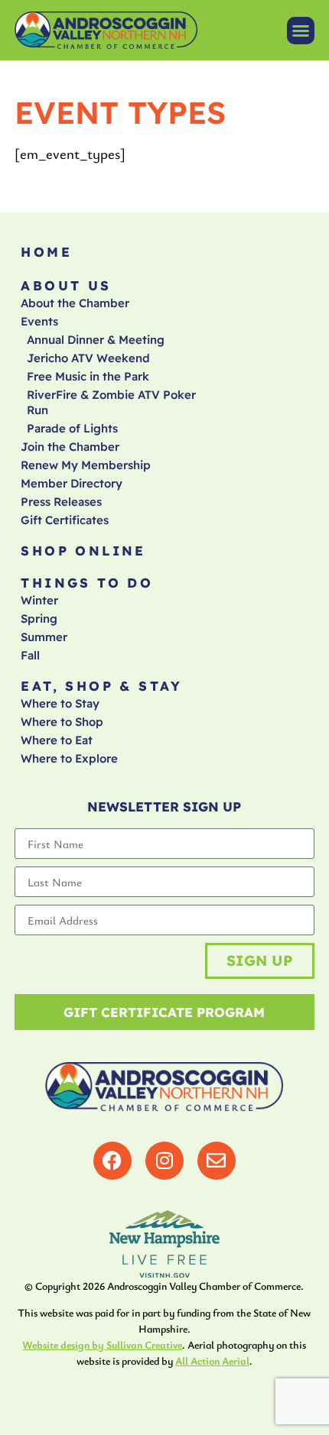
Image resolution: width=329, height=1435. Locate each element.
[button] (300, 30)
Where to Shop (62, 721)
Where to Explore (69, 758)
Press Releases (61, 501)
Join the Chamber (70, 446)
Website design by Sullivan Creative (102, 1344)
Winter (39, 600)
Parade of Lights (72, 428)
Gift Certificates (65, 520)
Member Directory (71, 483)
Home (46, 252)
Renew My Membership (86, 465)
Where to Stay (60, 703)
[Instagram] (164, 1161)
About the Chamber (75, 303)
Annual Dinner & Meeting (95, 339)
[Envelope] (216, 1161)
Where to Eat (57, 740)
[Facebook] (112, 1161)
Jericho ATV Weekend (88, 358)
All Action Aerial (212, 1360)
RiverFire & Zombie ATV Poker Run (111, 402)
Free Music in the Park (88, 376)
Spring (39, 618)
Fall (30, 655)
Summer (44, 637)
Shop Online (83, 551)
